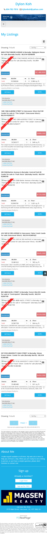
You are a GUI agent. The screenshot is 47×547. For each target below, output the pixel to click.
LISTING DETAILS (7, 92)
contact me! (14, 463)
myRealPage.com (23, 518)
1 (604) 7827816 (7, 102)
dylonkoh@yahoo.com (32, 9)
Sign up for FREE (23, 486)
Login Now (23, 481)
